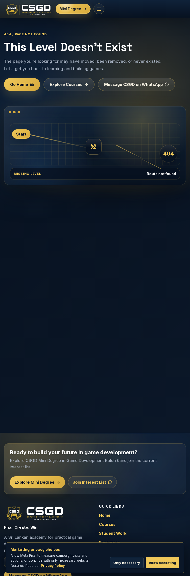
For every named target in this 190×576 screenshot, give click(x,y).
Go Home (19, 84)
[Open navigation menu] (99, 8)
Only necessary (126, 563)
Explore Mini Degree (34, 482)
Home (104, 515)
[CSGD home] (28, 8)
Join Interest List (89, 482)
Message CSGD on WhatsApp (133, 84)
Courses (107, 524)
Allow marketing (162, 563)
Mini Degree (70, 9)
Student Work (112, 533)
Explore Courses (66, 84)
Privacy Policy (53, 566)
